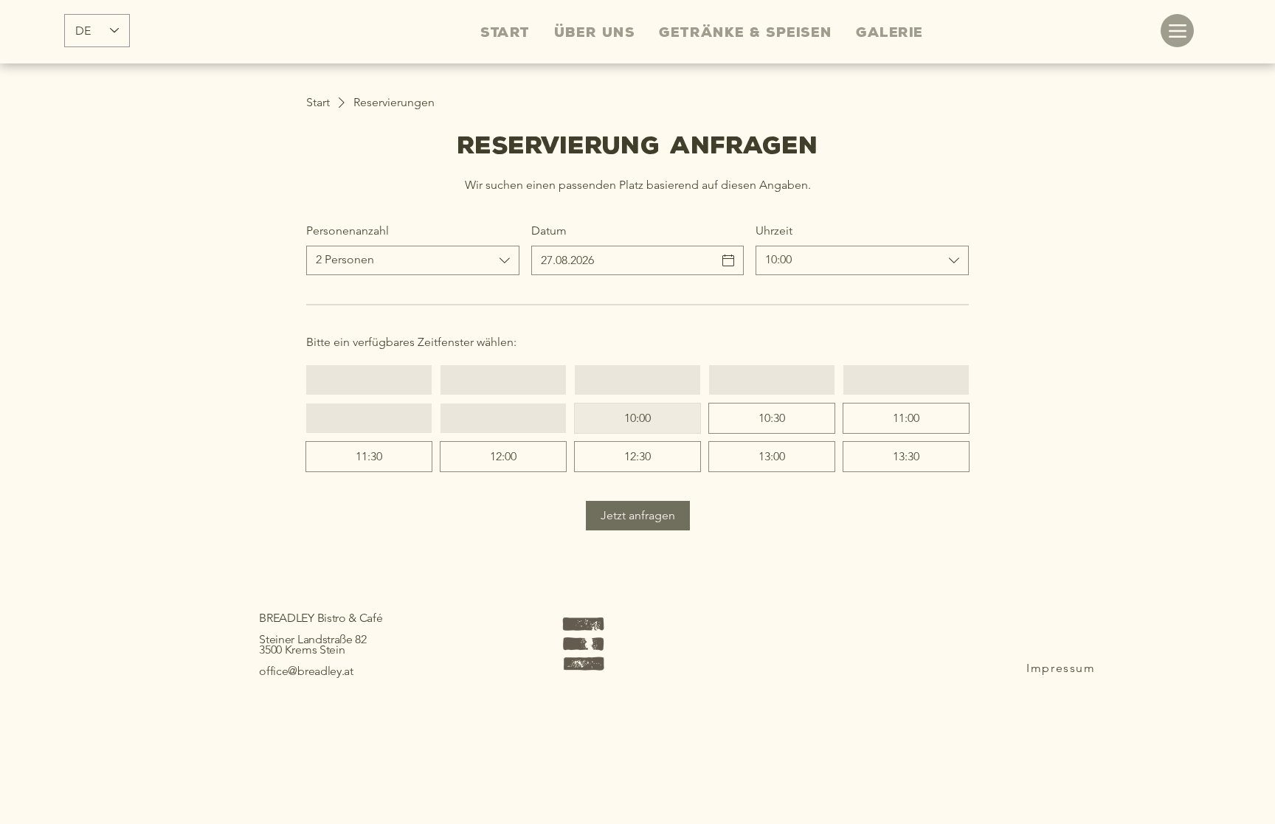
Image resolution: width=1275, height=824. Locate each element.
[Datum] (728, 260)
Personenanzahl (347, 231)
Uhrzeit (774, 231)
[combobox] (412, 260)
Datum (549, 231)
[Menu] (1177, 30)
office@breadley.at (306, 671)
